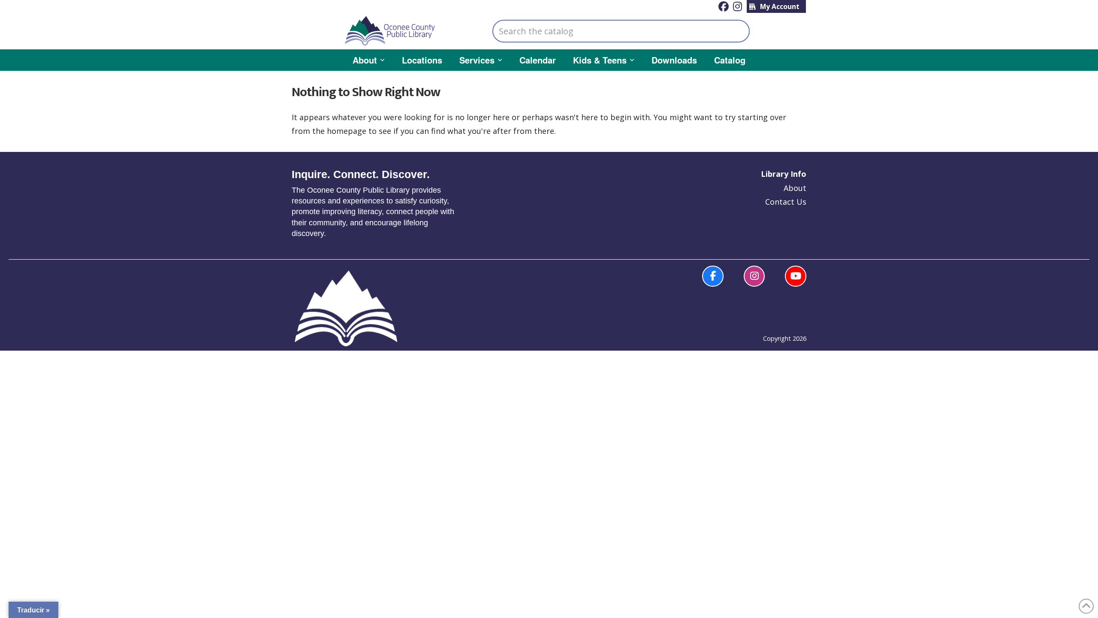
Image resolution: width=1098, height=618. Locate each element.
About (795, 188)
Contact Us (785, 202)
